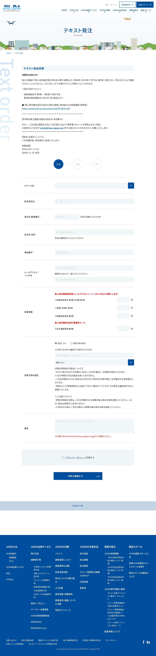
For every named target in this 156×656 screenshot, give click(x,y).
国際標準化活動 (62, 565)
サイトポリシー (111, 640)
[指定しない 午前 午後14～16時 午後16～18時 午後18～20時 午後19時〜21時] (94, 362)
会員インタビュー (38, 603)
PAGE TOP (78, 506)
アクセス (9, 579)
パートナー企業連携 (40, 609)
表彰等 (83, 587)
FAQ (8, 573)
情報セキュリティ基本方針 (48, 640)
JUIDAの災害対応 (119, 10)
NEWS (64, 10)
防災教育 (84, 565)
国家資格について (112, 631)
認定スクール (146, 10)
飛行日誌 (35, 553)
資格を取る (133, 10)
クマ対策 (59, 587)
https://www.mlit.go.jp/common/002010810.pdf (46, 108)
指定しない (62, 343)
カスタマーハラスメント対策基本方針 (42, 644)
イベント (58, 553)
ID (116, 4)
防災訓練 (84, 559)
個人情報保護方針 (70, 640)
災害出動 (84, 581)
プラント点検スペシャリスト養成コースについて (116, 596)
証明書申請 (125, 4)
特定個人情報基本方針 (92, 640)
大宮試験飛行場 (40, 590)
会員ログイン (143, 4)
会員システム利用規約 (15, 644)
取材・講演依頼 (27, 640)
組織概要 (12, 557)
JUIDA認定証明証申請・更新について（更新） (115, 580)
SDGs (11, 561)
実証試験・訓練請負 (64, 594)
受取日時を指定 (79, 343)
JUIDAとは (73, 10)
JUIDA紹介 (11, 553)
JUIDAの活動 (104, 10)
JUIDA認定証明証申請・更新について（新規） (115, 560)
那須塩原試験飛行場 (42, 587)
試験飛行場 (36, 559)
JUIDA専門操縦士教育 (114, 589)
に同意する (79, 457)
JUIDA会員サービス (89, 10)
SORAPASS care (39, 628)
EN (111, 4)
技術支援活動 (61, 572)
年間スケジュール (63, 610)
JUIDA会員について (15, 567)
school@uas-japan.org (52, 127)
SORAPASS (36, 621)
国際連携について (63, 559)
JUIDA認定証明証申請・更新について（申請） (115, 570)
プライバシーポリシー (74, 457)
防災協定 (84, 553)
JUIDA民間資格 (111, 553)
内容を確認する (75, 476)
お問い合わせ (11, 640)
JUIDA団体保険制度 (40, 615)
